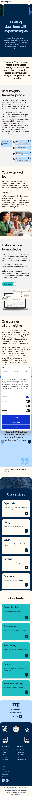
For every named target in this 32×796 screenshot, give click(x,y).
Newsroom (5, 773)
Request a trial (8, 284)
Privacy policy (17, 790)
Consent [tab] (5, 371)
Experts (4, 769)
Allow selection (16, 422)
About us (4, 763)
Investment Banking (22, 759)
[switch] (28, 401)
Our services (5, 746)
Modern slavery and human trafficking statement (16, 792)
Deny (16, 427)
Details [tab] (16, 371)
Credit (7, 664)
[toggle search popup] (27, 2)
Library (7, 522)
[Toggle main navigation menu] (30, 2)
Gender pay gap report (16, 794)
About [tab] (26, 371)
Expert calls (9, 503)
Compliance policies (9, 790)
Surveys (7, 539)
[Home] (6, 2)
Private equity (10, 626)
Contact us (15, 716)
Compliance (5, 771)
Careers (4, 766)
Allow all (16, 417)
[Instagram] (7, 780)
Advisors (8, 559)
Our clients (20, 746)
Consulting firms (11, 607)
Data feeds (9, 576)
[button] (29, 442)
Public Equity (20, 754)
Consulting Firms (21, 750)
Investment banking (13, 683)
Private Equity (20, 752)
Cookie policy (24, 790)
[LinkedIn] (3, 780)
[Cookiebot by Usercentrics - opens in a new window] (23, 368)
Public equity (10, 645)
